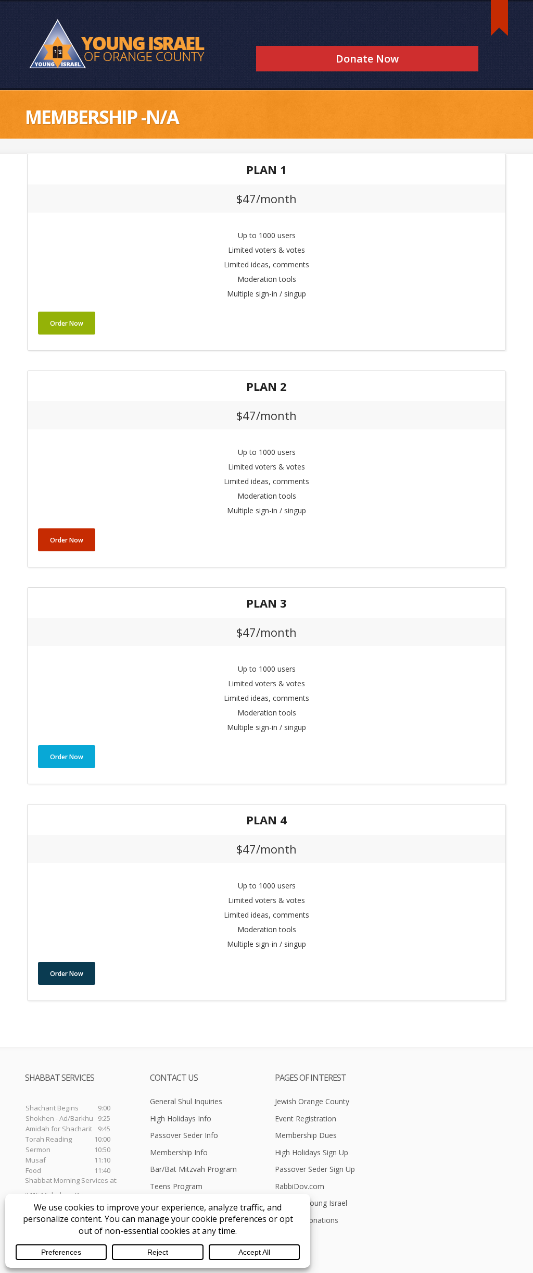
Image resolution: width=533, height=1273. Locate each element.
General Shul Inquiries (186, 1101)
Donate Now (367, 59)
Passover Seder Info (184, 1135)
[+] (499, 18)
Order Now (66, 323)
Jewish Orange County (312, 1101)
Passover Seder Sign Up (315, 1169)
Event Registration (305, 1118)
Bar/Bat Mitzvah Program (193, 1169)
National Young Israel (311, 1203)
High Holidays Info (180, 1118)
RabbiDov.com (299, 1186)
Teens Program (176, 1186)
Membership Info (179, 1152)
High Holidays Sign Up (311, 1152)
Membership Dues (306, 1135)
